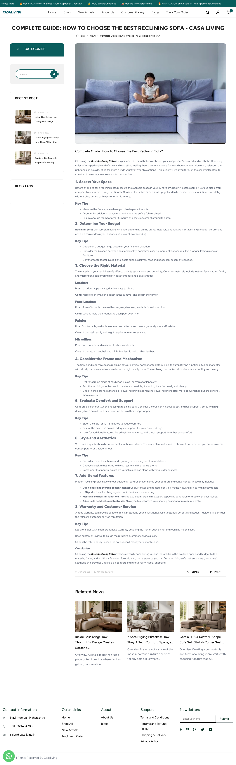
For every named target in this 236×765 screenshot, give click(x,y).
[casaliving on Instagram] (194, 729)
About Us (108, 12)
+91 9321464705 (21, 726)
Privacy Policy (149, 741)
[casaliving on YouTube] (210, 729)
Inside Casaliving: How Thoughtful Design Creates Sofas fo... (94, 642)
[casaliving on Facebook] (181, 729)
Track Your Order (177, 12)
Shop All (67, 723)
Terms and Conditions (154, 717)
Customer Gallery (132, 12)
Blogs (155, 12)
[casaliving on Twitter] (202, 729)
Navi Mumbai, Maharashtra (27, 717)
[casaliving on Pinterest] (187, 729)
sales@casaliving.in (22, 734)
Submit (224, 718)
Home (52, 12)
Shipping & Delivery (153, 735)
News (93, 36)
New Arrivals (86, 12)
